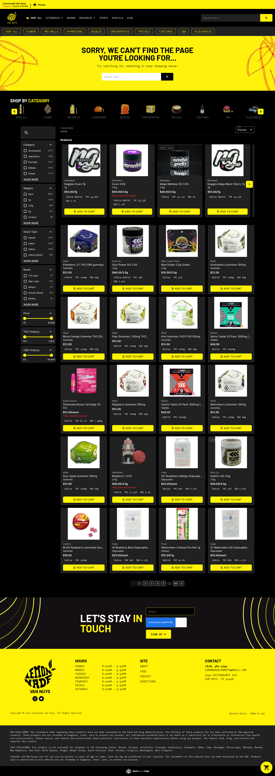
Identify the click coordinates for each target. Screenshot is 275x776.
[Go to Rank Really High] (137, 771)
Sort (239, 126)
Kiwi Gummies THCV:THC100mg (180, 336)
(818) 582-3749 (216, 666)
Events (103, 17)
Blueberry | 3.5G (122, 476)
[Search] (266, 18)
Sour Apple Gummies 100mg (80, 476)
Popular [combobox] (242, 129)
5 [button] (163, 583)
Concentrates (119, 31)
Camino (67, 544)
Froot (164, 544)
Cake (164, 472)
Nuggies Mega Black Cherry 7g (226, 184)
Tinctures (166, 31)
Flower (31, 31)
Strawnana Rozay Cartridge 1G (81, 404)
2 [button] (145, 583)
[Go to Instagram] (35, 698)
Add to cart (86, 211)
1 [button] (139, 583)
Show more (31, 179)
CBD (183, 31)
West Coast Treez (170, 261)
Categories (53, 17)
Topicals (144, 31)
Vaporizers (75, 31)
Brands (71, 17)
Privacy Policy (238, 713)
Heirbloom (117, 472)
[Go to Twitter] (41, 698)
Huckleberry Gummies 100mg (228, 264)
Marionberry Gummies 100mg (228, 404)
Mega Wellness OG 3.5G (174, 184)
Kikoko (213, 333)
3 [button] (151, 583)
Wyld (65, 261)
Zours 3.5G (118, 184)
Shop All (11, 31)
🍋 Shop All (34, 17)
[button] (24, 5)
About (144, 666)
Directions (148, 681)
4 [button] (157, 583)
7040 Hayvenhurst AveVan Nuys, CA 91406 (221, 677)
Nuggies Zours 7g (74, 184)
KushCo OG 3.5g (220, 476)
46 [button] (175, 583)
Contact (145, 676)
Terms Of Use (257, 713)
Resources (85, 17)
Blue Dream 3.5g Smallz (175, 264)
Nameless (69, 180)
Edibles (96, 31)
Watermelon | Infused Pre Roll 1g (180, 547)
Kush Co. (116, 261)
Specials (117, 17)
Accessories (203, 31)
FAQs (143, 671)
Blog (130, 17)
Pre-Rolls (51, 31)
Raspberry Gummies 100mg (128, 404)
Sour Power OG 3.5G (124, 264)
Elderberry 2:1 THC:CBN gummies (83, 264)
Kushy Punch (70, 400)
